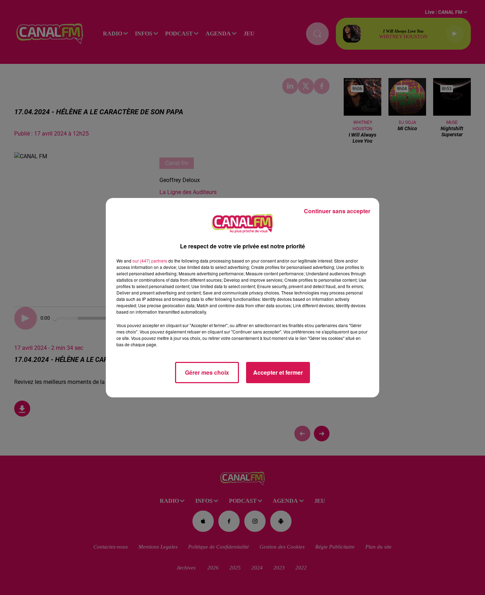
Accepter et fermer (278, 372)
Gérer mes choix (207, 372)
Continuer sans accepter (337, 211)
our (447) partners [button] (149, 261)
